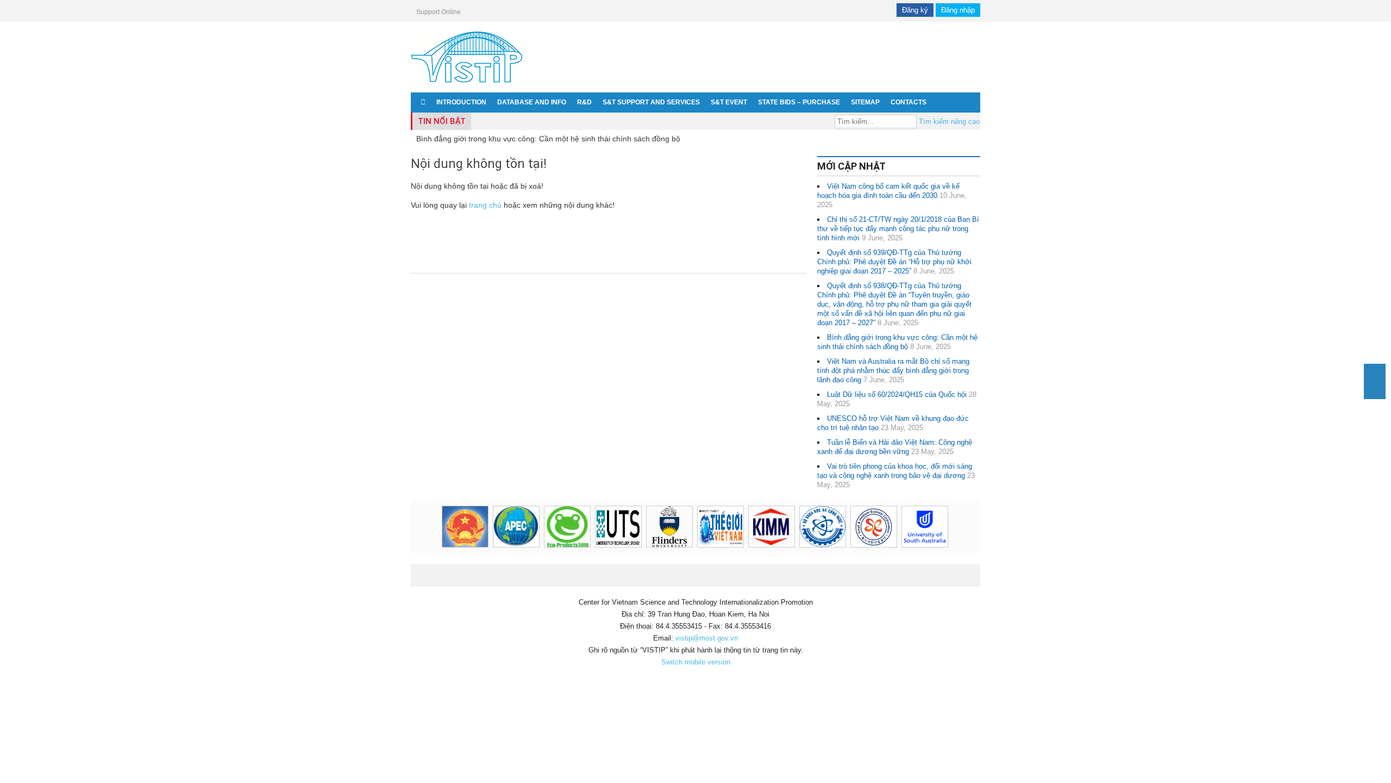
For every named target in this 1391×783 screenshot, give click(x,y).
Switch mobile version (695, 662)
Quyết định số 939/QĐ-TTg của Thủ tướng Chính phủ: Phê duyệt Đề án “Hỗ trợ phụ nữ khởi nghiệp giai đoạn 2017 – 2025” (894, 261)
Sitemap (865, 102)
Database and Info (531, 102)
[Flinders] (687, 526)
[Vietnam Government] (482, 526)
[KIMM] (789, 526)
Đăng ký (915, 10)
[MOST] (840, 526)
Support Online (438, 12)
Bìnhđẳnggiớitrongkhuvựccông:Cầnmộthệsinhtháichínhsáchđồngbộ (548, 138)
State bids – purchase (799, 102)
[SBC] (891, 526)
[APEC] (533, 526)
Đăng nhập (958, 10)
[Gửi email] (1375, 392)
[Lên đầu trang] (1375, 373)
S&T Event (729, 102)
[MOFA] (738, 526)
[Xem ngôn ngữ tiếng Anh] (968, 102)
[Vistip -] (467, 84)
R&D (584, 102)
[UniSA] (942, 526)
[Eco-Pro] (584, 526)
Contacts (908, 102)
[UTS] (636, 526)
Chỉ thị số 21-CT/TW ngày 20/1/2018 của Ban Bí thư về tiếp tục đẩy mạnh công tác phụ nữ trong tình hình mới (898, 228)
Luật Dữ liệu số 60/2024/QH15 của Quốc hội (897, 394)
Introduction (461, 102)
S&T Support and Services (651, 102)
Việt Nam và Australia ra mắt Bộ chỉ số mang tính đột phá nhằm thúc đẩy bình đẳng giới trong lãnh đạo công (893, 370)
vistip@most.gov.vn (706, 638)
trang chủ (485, 205)
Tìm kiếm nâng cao (949, 121)
